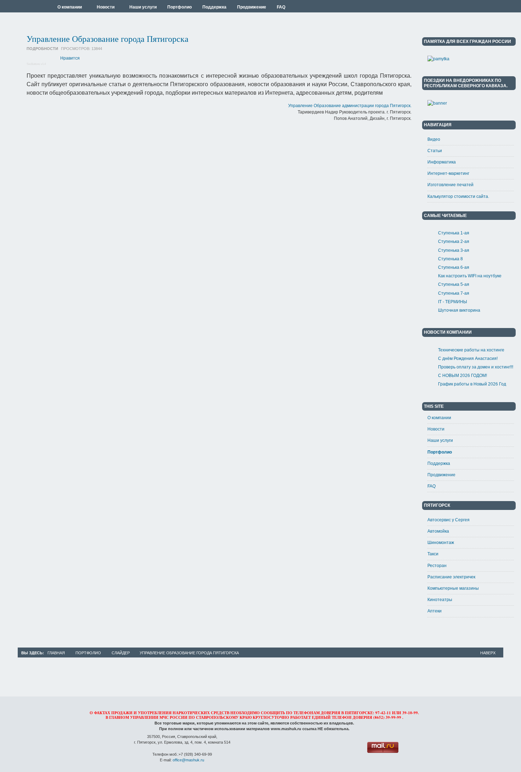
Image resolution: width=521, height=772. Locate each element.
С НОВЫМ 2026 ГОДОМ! (462, 375)
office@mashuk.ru (188, 760)
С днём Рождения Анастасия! (468, 358)
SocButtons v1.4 (36, 64)
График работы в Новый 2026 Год (472, 384)
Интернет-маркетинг (448, 173)
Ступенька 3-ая (453, 250)
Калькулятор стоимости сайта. (458, 196)
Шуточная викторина (459, 310)
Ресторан (437, 565)
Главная (56, 653)
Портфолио (439, 452)
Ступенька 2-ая (453, 241)
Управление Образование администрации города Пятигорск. (349, 105)
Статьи (434, 150)
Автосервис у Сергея (448, 519)
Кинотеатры (439, 599)
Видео (433, 139)
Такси (432, 553)
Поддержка (438, 463)
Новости (435, 429)
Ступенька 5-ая (453, 284)
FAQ (431, 486)
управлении (144, 717)
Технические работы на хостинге (471, 350)
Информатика (441, 162)
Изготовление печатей (450, 184)
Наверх (487, 653)
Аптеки (434, 611)
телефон (342, 717)
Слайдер (121, 653)
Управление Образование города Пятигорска (108, 38)
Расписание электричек (451, 576)
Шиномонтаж (440, 542)
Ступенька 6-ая (453, 267)
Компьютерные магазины (453, 588)
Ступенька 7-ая (453, 293)
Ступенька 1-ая (453, 233)
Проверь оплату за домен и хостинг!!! (475, 367)
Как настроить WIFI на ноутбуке (470, 275)
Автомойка (438, 531)
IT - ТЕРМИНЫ (452, 301)
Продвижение (441, 474)
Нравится (70, 58)
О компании (439, 417)
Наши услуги (440, 440)
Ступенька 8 (450, 258)
